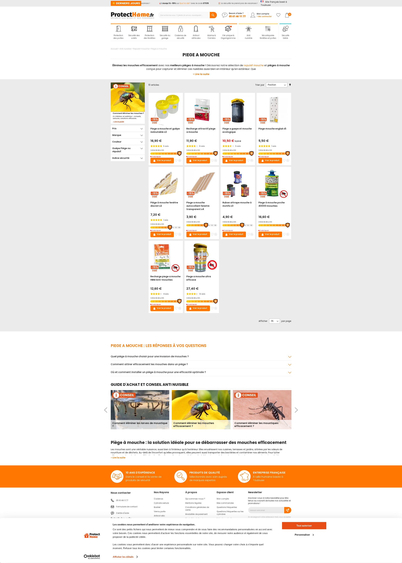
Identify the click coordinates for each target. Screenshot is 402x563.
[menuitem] (118, 32)
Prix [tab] (114, 128)
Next (296, 410)
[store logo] (132, 15)
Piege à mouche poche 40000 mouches (271, 204)
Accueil (114, 48)
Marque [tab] (116, 135)
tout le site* (180, 3)
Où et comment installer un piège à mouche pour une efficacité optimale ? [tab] (158, 372)
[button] (176, 160)
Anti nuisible (126, 48)
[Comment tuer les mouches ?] (128, 103)
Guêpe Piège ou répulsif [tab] (121, 150)
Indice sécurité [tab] (120, 158)
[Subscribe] (287, 510)
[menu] (174, 32)
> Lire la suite (201, 74)
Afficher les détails (123, 556)
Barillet (157, 507)
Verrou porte (159, 511)
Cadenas (158, 498)
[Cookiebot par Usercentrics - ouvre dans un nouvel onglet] (92, 557)
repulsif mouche (254, 65)
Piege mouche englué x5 (272, 128)
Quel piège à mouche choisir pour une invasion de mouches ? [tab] (150, 356)
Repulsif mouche (141, 48)
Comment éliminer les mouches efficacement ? (193, 425)
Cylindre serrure (161, 503)
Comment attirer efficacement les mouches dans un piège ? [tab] (149, 364)
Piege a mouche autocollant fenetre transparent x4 (197, 206)
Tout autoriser (304, 525)
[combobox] (188, 15)
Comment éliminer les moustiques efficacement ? (256, 425)
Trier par (259, 84)
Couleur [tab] (116, 141)
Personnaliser (302, 534)
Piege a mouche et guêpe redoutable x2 (165, 130)
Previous (106, 410)
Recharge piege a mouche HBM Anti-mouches (165, 278)
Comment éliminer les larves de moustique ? (139, 425)
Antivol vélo (159, 515)
